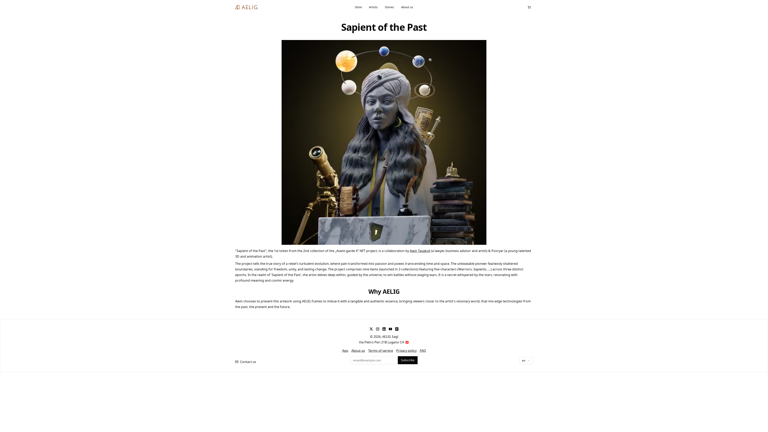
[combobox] (526, 360)
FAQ (423, 350)
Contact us (248, 362)
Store (358, 7)
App (345, 350)
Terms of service (380, 350)
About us (407, 7)
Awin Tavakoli (420, 251)
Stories (389, 7)
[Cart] (529, 7)
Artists (373, 7)
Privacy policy (406, 350)
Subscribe (407, 360)
